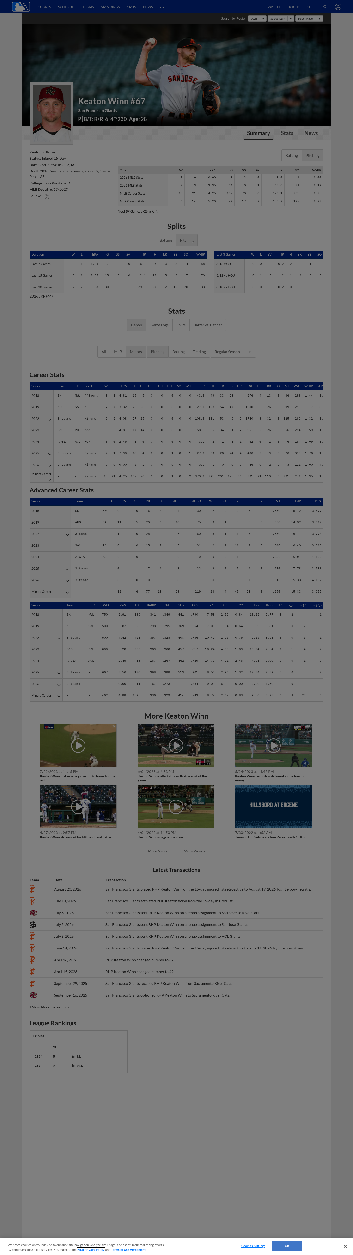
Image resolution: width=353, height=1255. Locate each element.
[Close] (345, 1246)
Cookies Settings (253, 1246)
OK (287, 1246)
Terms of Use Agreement (128, 1250)
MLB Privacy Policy (90, 1250)
